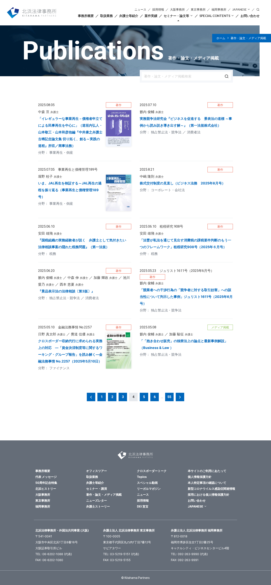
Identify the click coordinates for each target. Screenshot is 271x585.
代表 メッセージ (46, 477)
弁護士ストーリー (98, 506)
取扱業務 (106, 16)
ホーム (220, 38)
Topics (142, 477)
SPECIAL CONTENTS (214, 16)
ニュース (140, 9)
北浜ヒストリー (45, 488)
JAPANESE (239, 9)
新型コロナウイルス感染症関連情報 (211, 488)
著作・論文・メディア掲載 (248, 38)
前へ (91, 397)
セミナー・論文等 (176, 16)
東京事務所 (198, 9)
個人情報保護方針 (200, 477)
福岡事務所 (219, 9)
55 (169, 397)
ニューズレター (96, 500)
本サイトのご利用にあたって (207, 471)
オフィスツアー (96, 471)
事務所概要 (86, 16)
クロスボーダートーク (152, 471)
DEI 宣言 (142, 506)
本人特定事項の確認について (207, 482)
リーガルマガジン (149, 488)
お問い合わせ (250, 16)
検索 (258, 9)
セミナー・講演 (96, 488)
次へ (180, 397)
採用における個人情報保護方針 (208, 494)
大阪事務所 (177, 9)
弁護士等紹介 (128, 16)
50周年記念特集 (46, 482)
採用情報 (158, 9)
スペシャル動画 (147, 482)
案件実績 (151, 16)
